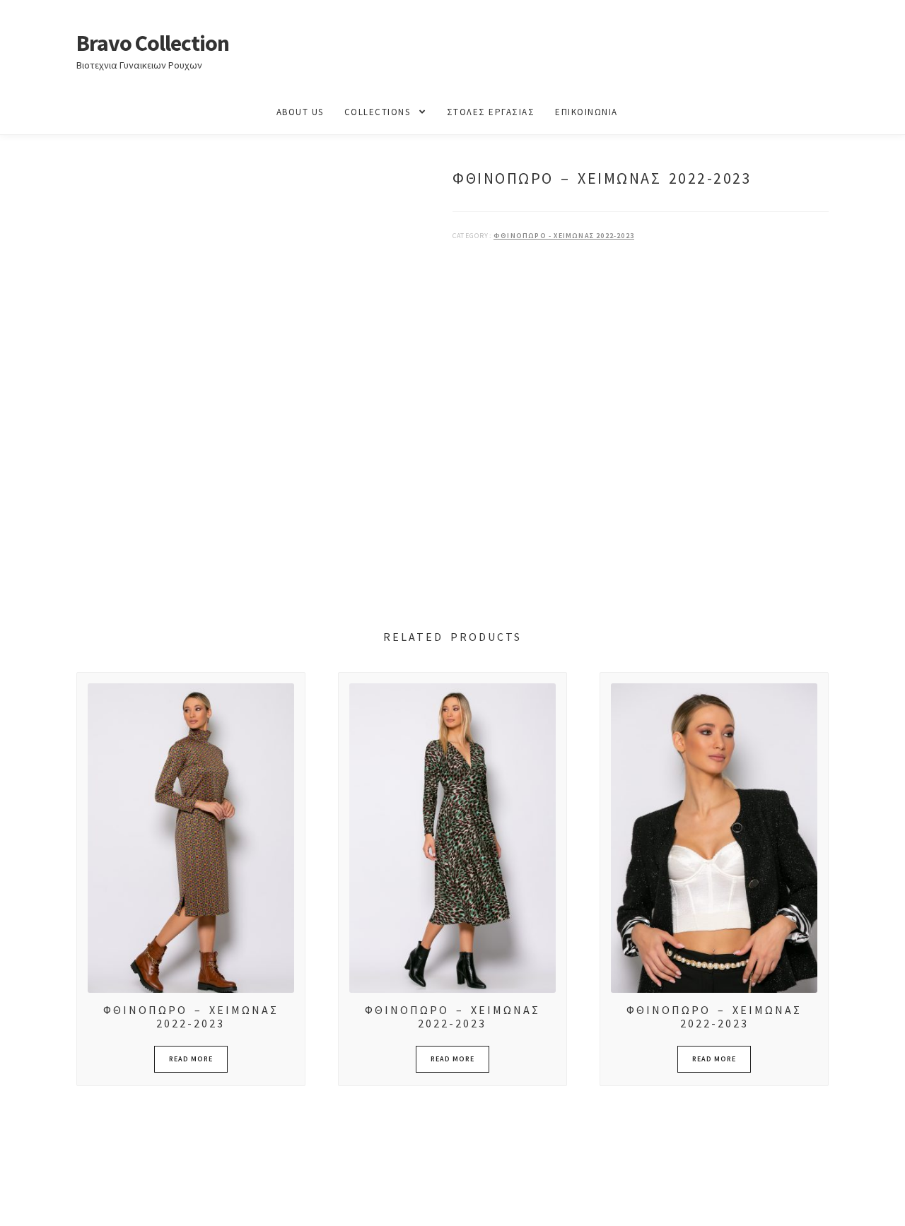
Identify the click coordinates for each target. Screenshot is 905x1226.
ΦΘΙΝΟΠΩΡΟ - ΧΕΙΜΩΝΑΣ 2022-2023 (564, 235)
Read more (191, 1058)
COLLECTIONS (377, 112)
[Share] (84, 1200)
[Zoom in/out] (16, 1200)
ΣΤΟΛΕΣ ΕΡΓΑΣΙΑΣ (491, 112)
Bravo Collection (152, 43)
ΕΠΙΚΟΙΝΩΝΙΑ (586, 112)
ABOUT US (300, 112)
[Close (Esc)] (118, 1200)
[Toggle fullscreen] (50, 1200)
